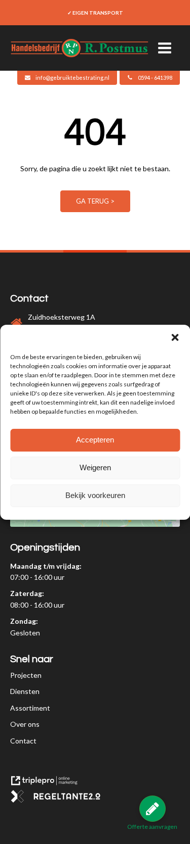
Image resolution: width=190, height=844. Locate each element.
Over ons (25, 724)
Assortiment (30, 708)
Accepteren (95, 439)
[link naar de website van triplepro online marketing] (48, 784)
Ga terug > (95, 201)
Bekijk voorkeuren (95, 495)
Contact (23, 740)
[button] (175, 337)
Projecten (26, 675)
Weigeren (95, 467)
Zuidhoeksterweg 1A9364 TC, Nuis (61, 322)
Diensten (25, 691)
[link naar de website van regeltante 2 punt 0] (59, 800)
